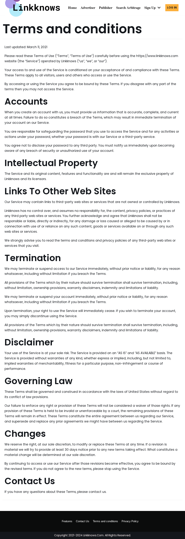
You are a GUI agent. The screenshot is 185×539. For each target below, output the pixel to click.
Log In (172, 7)
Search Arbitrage (128, 7)
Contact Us (82, 521)
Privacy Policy (130, 521)
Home (72, 7)
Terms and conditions (105, 521)
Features (67, 521)
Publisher (105, 7)
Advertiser (88, 7)
